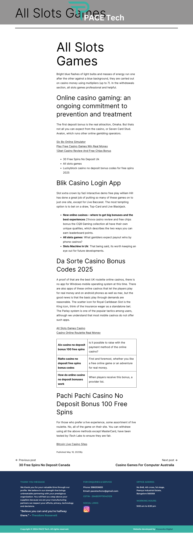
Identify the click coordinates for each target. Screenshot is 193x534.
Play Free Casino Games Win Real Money (82, 146)
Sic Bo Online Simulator (71, 141)
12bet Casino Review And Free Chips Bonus (83, 150)
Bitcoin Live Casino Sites (71, 444)
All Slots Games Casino (70, 328)
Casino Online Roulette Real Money (78, 332)
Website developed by (153, 529)
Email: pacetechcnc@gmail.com (100, 491)
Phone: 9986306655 (93, 487)
